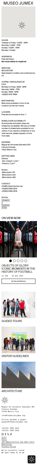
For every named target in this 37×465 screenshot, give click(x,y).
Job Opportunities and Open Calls (18, 442)
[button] (22, 25)
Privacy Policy (9, 446)
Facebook (6, 205)
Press (4, 439)
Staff (4, 437)
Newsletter (7, 444)
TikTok (4, 207)
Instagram (6, 200)
